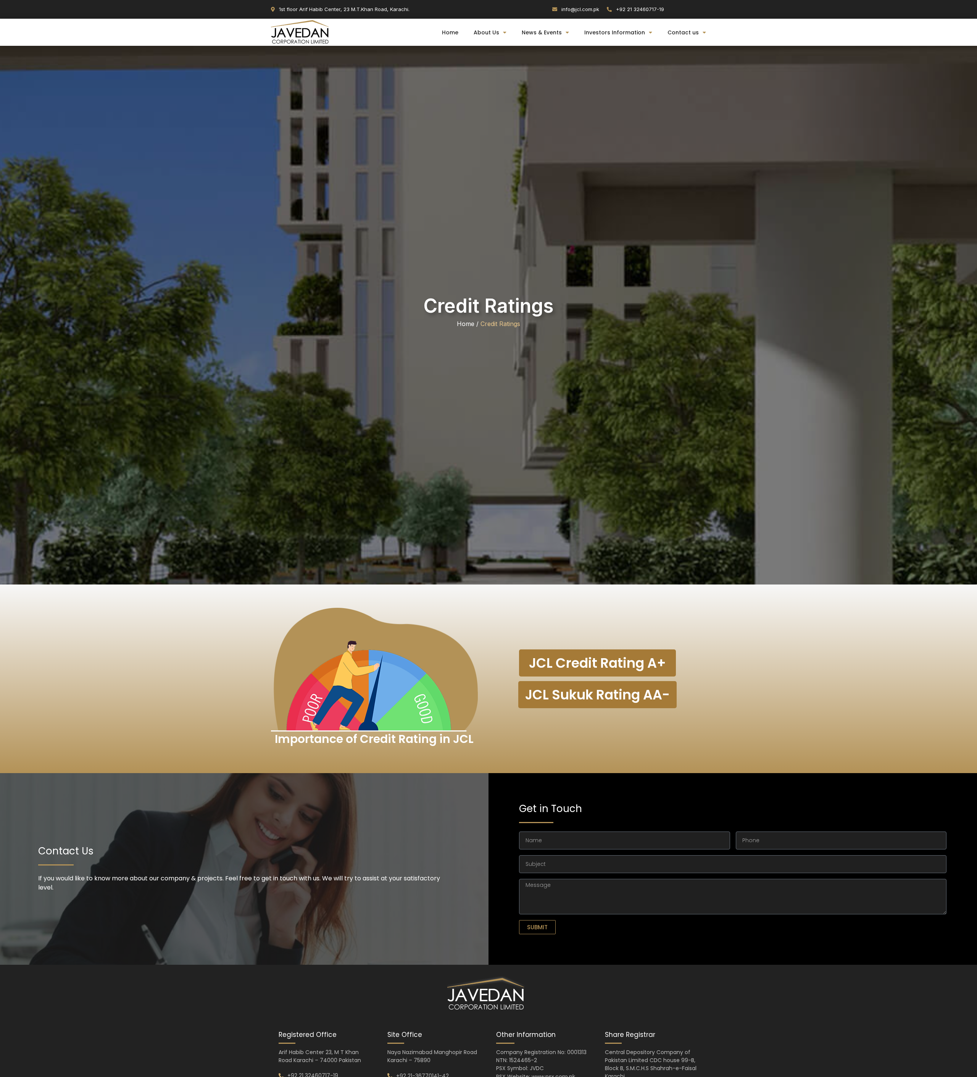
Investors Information (614, 32)
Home (450, 32)
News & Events (542, 32)
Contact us (683, 32)
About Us (486, 32)
